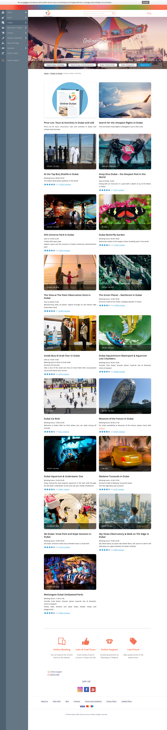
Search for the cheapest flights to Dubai (121, 122)
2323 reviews (64, 374)
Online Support (13, 60)
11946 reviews (119, 245)
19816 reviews (64, 250)
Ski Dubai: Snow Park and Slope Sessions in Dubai (67, 535)
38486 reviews (119, 372)
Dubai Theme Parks (107, 65)
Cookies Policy (126, 701)
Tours (9, 17)
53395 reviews (119, 432)
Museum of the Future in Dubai (116, 418)
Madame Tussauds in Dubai (114, 476)
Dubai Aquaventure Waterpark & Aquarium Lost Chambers (123, 357)
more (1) (144, 65)
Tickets (10, 23)
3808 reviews (119, 550)
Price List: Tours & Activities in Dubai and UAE (69, 122)
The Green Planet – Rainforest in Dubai (120, 295)
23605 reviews (64, 613)
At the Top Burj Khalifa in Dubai (61, 174)
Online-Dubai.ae (48, 16)
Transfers (11, 48)
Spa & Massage (13, 43)
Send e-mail (54, 674)
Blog (149, 13)
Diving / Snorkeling (14, 38)
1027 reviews (119, 190)
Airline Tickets (12, 53)
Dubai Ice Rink (52, 418)
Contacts (77, 701)
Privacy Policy (111, 701)
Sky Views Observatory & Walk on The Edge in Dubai (124, 535)
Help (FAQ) (57, 701)
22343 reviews (64, 311)
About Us (44, 701)
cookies (25, 2)
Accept (145, 2)
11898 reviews (119, 305)
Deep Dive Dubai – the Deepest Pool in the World (122, 176)
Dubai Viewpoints (127, 65)
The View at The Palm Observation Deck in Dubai (67, 296)
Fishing (10, 33)
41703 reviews (64, 547)
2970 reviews (119, 489)
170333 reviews (65, 184)
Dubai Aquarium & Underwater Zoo (63, 476)
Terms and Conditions (93, 701)
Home (9, 12)
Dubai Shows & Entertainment (82, 65)
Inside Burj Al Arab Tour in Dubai (62, 355)
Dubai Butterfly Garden (112, 234)
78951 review (64, 489)
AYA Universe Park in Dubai (59, 234)
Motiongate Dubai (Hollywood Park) (63, 594)
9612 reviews (64, 432)
